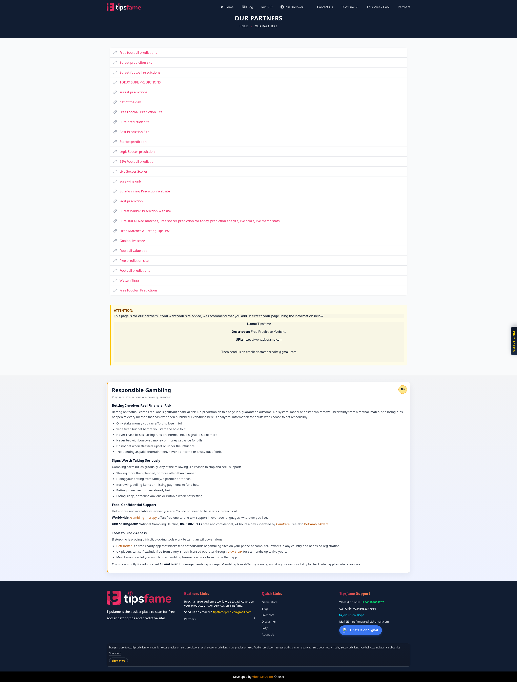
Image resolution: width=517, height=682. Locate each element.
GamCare (283, 524)
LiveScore (268, 615)
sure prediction (237, 647)
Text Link (347, 7)
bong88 (113, 647)
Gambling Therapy (143, 517)
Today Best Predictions (346, 647)
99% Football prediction (138, 161)
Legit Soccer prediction (137, 151)
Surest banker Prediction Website (145, 211)
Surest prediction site (136, 62)
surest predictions (133, 92)
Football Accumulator (372, 647)
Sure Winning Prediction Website (145, 191)
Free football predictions (138, 52)
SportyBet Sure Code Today (316, 647)
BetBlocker (124, 546)
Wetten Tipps (130, 280)
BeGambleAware (316, 524)
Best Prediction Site (134, 132)
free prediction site (134, 260)
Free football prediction (261, 647)
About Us (268, 634)
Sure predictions (190, 647)
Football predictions (135, 270)
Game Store (269, 602)
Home (229, 7)
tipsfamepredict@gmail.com (232, 612)
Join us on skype (353, 615)
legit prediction (131, 201)
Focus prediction (170, 647)
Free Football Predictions (139, 290)
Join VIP (266, 7)
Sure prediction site (134, 122)
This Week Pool (378, 7)
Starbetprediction (133, 141)
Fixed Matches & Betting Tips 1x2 (145, 231)
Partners (404, 7)
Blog (249, 7)
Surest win (115, 653)
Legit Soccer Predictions (214, 647)
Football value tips (133, 250)
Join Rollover (294, 7)
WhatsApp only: (361, 602)
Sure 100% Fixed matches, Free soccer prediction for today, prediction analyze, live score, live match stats (200, 221)
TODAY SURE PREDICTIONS (140, 82)
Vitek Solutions (262, 677)
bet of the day (130, 102)
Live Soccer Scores (134, 171)
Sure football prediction (132, 647)
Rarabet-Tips (393, 647)
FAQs (265, 628)
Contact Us (325, 7)
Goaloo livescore (132, 241)
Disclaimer (269, 621)
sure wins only (131, 181)
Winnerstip (153, 647)
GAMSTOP (234, 551)
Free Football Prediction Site (141, 112)
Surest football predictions (140, 72)
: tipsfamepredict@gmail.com (364, 621)
